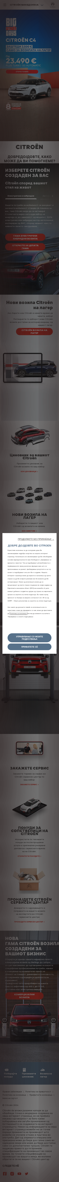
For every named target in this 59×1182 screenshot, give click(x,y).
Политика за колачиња (18, 613)
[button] (36, 539)
